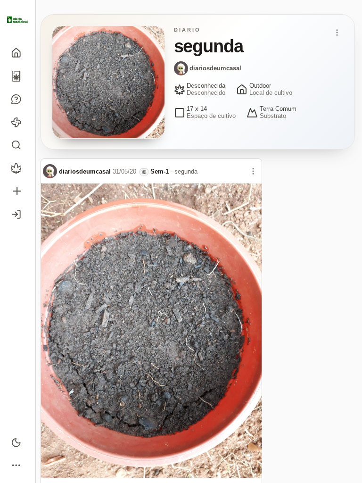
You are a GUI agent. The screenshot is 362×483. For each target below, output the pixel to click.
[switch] (17, 442)
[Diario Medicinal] (17, 20)
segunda (185, 171)
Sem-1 (159, 171)
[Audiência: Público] (144, 171)
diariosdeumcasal (215, 68)
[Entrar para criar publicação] (17, 191)
